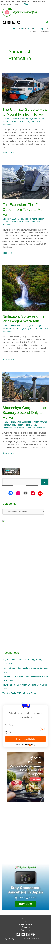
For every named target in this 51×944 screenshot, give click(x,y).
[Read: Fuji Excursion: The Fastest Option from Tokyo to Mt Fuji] (25, 182)
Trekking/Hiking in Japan (26, 328)
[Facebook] (4, 22)
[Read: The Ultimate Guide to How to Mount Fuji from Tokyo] (25, 88)
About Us (25, 919)
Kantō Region (38, 119)
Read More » (8, 152)
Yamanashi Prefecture (35, 428)
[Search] (44, 482)
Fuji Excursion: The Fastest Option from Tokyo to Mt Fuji (24, 209)
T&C (26, 921)
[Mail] (25, 493)
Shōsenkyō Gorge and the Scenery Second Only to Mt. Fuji (24, 412)
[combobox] (25, 725)
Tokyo (5, 122)
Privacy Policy (25, 924)
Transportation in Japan (19, 122)
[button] (47, 22)
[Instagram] (9, 22)
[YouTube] (13, 22)
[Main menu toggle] (45, 12)
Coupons (26, 927)
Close (26, 4)
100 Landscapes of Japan (27, 422)
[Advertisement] (25, 832)
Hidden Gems (8, 328)
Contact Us (25, 930)
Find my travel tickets (25, 739)
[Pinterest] (18, 22)
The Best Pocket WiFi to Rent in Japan (19, 693)
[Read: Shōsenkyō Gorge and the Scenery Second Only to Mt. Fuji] (25, 387)
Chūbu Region (24, 119)
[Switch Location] (42, 729)
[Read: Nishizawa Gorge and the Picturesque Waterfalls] (25, 288)
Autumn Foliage (22, 326)
